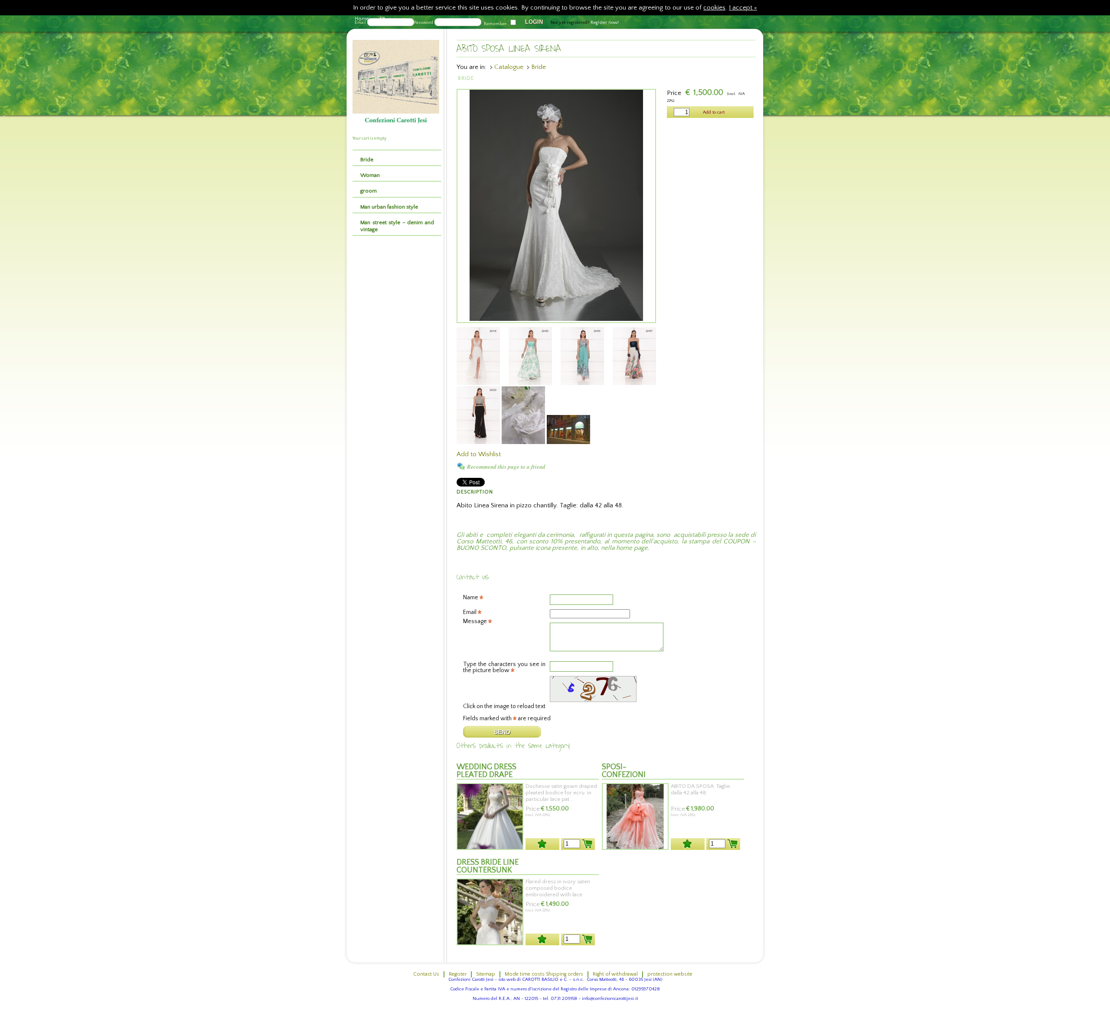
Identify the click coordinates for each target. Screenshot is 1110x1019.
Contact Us (426, 974)
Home (362, 19)
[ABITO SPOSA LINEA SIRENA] (556, 319)
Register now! (605, 22)
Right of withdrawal (615, 974)
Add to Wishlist (479, 454)
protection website (669, 974)
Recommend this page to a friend (506, 466)
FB (382, 19)
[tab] (397, 158)
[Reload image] (550, 700)
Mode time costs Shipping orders (544, 974)
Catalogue (508, 67)
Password (423, 22)
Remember (495, 23)
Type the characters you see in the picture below (504, 665)
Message (475, 621)
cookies (714, 7)
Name (471, 597)
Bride (538, 67)
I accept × (743, 7)
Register (458, 974)
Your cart (361, 138)
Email (470, 612)
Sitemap (485, 974)
